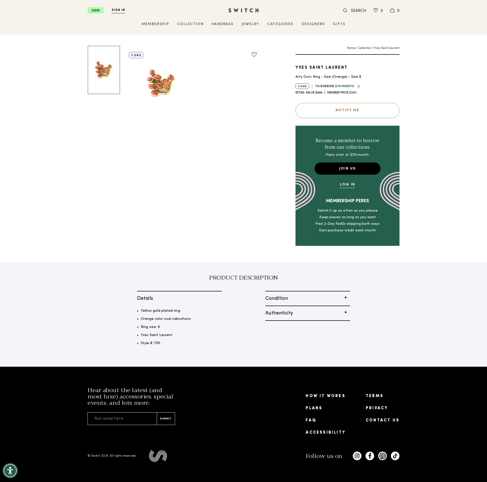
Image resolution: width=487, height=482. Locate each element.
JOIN (95, 10)
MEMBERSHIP (155, 24)
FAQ (311, 420)
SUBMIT (166, 418)
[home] (243, 10)
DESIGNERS (313, 24)
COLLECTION (190, 24)
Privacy (377, 408)
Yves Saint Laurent (386, 48)
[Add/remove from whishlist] (254, 54)
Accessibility (325, 433)
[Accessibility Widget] (10, 470)
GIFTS (339, 24)
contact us (382, 420)
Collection (364, 48)
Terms (375, 396)
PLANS (314, 408)
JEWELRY (250, 24)
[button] (357, 85)
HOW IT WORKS (325, 396)
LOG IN (347, 185)
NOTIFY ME (347, 110)
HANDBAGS (222, 24)
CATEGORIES (280, 24)
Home (351, 48)
